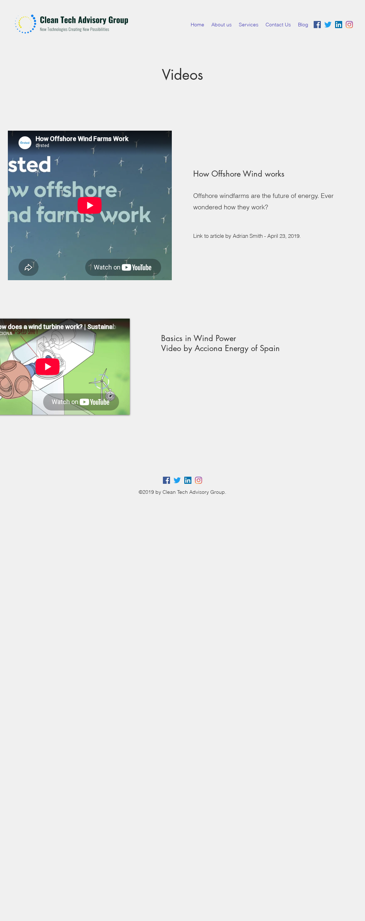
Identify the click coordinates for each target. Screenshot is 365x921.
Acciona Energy (220, 348)
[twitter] (327, 24)
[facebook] (317, 24)
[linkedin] (338, 24)
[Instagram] (198, 480)
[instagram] (349, 24)
